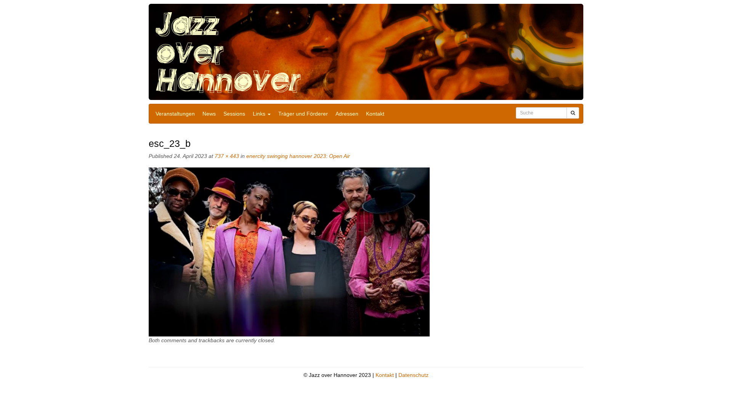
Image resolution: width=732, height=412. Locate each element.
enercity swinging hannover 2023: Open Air (298, 156)
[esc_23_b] (289, 252)
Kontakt (375, 114)
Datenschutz (413, 375)
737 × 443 (227, 156)
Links (260, 114)
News (209, 114)
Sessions (234, 114)
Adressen (347, 114)
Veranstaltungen (175, 114)
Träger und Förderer (303, 114)
